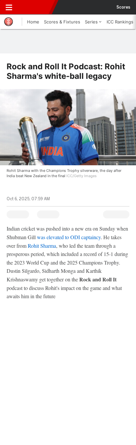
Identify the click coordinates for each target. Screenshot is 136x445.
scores (123, 7)
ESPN (35, 7)
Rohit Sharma (42, 245)
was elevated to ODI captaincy (69, 237)
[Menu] (9, 7)
